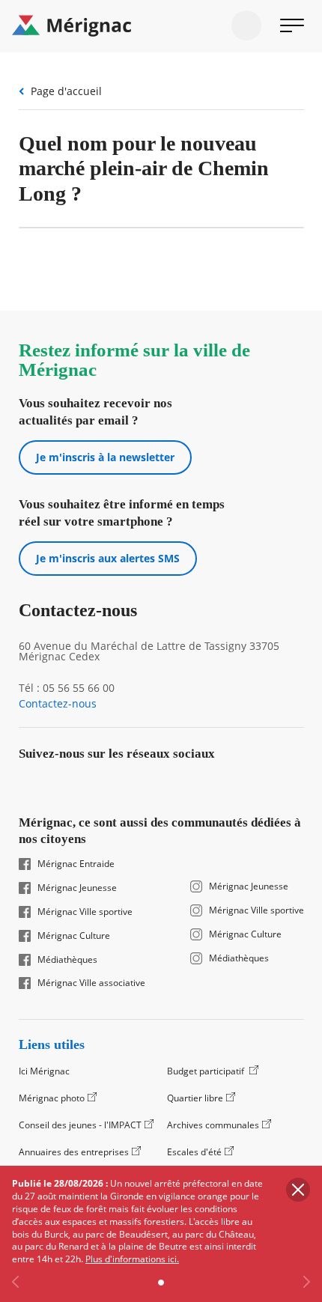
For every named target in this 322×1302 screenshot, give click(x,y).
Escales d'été (194, 1152)
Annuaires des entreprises (74, 1152)
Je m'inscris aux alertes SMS (108, 558)
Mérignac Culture (73, 936)
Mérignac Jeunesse (77, 888)
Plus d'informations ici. (132, 1259)
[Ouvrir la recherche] (246, 25)
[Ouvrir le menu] (292, 25)
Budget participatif (206, 1071)
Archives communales (213, 1125)
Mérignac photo (52, 1098)
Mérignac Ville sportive (85, 912)
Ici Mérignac (44, 1071)
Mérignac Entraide (76, 864)
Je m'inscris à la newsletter (105, 457)
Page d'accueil (66, 91)
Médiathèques (67, 960)
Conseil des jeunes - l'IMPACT (80, 1125)
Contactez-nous (58, 704)
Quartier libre (195, 1098)
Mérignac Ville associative (91, 983)
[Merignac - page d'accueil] (161, 26)
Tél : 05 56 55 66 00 (67, 688)
